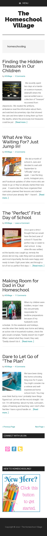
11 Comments (20, 295)
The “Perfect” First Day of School (21, 215)
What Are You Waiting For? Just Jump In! (20, 142)
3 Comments (20, 76)
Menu (25, 3)
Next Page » (40, 427)
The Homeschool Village (23, 19)
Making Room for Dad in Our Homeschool (20, 285)
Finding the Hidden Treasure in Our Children (22, 66)
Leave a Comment (22, 223)
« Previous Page (8, 427)
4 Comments (20, 367)
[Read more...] (21, 122)
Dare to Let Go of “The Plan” (20, 359)
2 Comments (20, 152)
